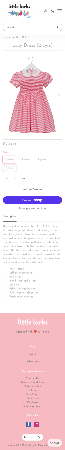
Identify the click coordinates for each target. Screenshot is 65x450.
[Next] (59, 96)
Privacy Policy (32, 386)
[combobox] (27, 27)
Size (5, 152)
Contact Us (32, 378)
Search (32, 354)
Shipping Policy (32, 406)
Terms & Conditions (32, 382)
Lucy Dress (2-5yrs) (20, 37)
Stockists (32, 398)
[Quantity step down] (7, 178)
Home (5, 37)
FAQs (32, 390)
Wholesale (32, 402)
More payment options (32, 208)
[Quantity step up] (23, 178)
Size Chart (32, 394)
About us (32, 361)
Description (9, 216)
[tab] (11, 217)
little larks (32, 445)
